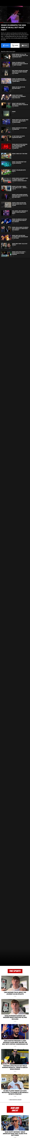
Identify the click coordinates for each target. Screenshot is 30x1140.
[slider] (15, 22)
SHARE (16, 45)
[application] (15, 14)
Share (7, 45)
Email (25, 45)
